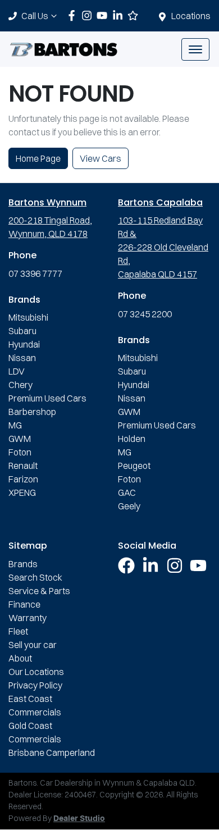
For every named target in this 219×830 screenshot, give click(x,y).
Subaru (22, 330)
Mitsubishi (28, 317)
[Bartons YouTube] (104, 15)
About (20, 658)
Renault (23, 465)
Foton (19, 452)
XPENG (22, 492)
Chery (20, 384)
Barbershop (32, 411)
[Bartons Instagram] (89, 15)
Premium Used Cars (47, 398)
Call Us (34, 15)
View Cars (100, 158)
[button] (195, 49)
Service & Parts (39, 590)
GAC (127, 492)
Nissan (22, 357)
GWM (19, 438)
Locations (191, 15)
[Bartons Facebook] (73, 15)
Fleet (18, 631)
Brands (23, 563)
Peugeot (134, 465)
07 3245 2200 (145, 314)
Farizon (23, 479)
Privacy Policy (35, 685)
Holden (131, 438)
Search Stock (35, 577)
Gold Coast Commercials (34, 732)
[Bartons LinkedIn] (119, 15)
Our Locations (36, 671)
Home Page (38, 158)
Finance (24, 604)
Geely (129, 506)
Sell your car (32, 644)
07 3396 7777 (35, 273)
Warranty (27, 617)
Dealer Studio (79, 819)
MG (15, 425)
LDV (16, 371)
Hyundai (24, 344)
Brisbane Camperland (51, 752)
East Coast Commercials (34, 705)
